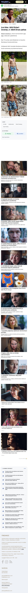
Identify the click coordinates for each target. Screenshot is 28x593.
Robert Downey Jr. (6, 33)
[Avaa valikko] (25, 1)
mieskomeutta (11, 124)
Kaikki (25, 468)
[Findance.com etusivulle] (6, 2)
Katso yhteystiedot (6, 585)
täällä (22, 549)
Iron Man (4, 124)
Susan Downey (5, 126)
